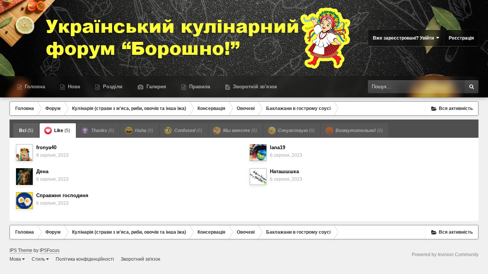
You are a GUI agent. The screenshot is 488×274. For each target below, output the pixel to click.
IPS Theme (21, 250)
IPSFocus (49, 250)
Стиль (39, 259)
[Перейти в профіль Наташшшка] (258, 176)
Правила (199, 86)
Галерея (155, 86)
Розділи (111, 86)
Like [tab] (61, 130)
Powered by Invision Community (445, 254)
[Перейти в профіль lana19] (258, 152)
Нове (73, 86)
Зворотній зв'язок (254, 86)
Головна (34, 86)
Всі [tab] (26, 130)
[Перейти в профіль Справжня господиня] (24, 200)
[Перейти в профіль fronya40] (24, 152)
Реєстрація (461, 38)
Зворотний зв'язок (140, 259)
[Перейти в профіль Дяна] (24, 176)
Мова (16, 259)
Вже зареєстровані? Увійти (404, 38)
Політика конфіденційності (85, 259)
